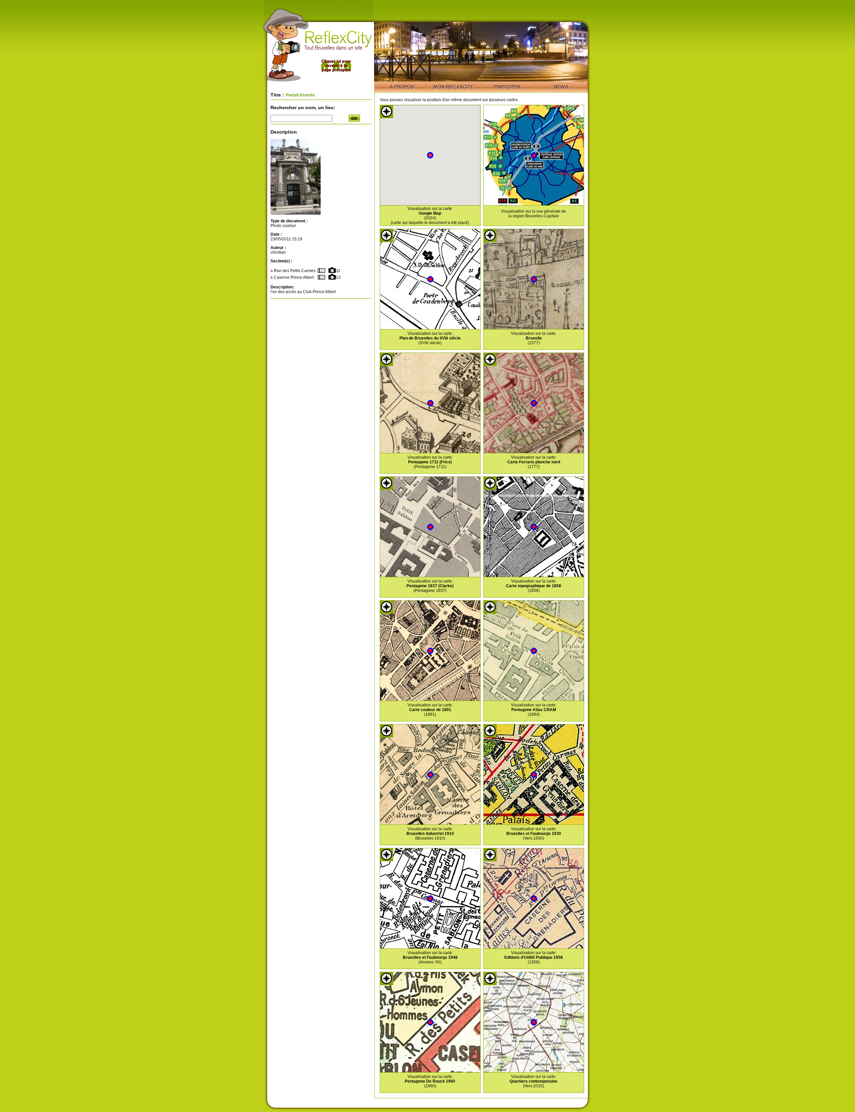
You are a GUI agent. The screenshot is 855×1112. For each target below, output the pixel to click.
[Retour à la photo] (296, 213)
